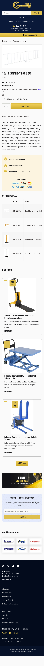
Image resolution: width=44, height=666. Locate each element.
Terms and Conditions (17, 651)
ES (24, 17)
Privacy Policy (7, 593)
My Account (6, 611)
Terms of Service (8, 600)
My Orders (6, 619)
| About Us (17, 21)
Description (6, 116)
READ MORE (8, 331)
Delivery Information (10, 604)
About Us (5, 589)
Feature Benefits (17, 116)
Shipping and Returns (10, 622)
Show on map (6, 580)
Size (4, 95)
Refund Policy (7, 596)
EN (20, 17)
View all (22, 463)
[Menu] (40, 35)
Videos (26, 116)
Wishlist (5, 615)
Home (11, 21)
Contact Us (26, 21)
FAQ (33, 21)
